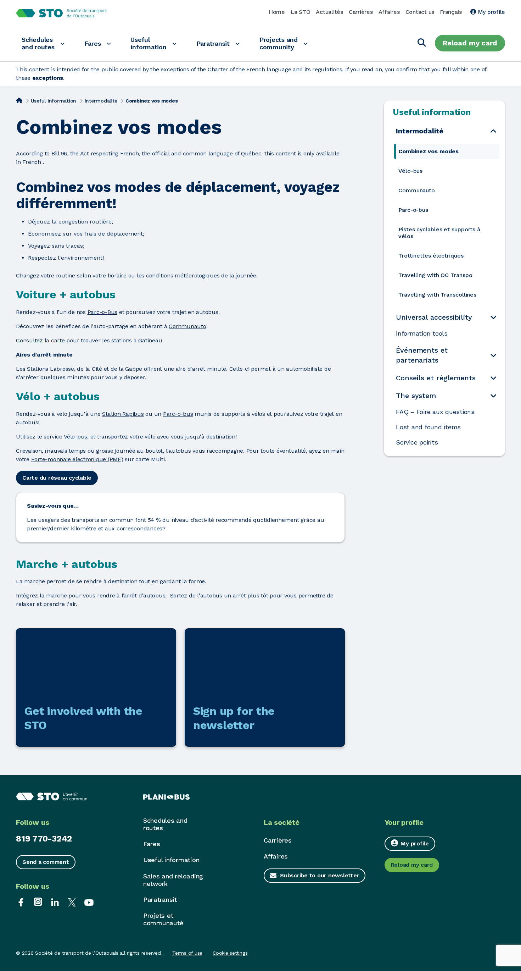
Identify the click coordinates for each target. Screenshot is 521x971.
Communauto (187, 326)
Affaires (389, 12)
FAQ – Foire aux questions (435, 411)
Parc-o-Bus (103, 312)
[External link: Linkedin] (55, 902)
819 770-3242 (44, 839)
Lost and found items (428, 427)
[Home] (19, 100)
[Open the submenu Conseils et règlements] (493, 378)
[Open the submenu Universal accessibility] (493, 317)
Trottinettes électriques (431, 255)
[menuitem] (446, 151)
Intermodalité (101, 101)
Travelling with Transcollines (437, 294)
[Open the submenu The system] (493, 396)
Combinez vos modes (428, 151)
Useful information (148, 43)
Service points (417, 442)
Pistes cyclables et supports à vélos (439, 232)
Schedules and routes (38, 43)
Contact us (420, 12)
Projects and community (278, 43)
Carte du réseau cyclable (56, 477)
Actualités (329, 12)
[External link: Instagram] (38, 902)
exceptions (47, 78)
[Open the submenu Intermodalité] (493, 131)
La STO (300, 12)
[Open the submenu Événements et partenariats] (493, 355)
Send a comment (45, 862)
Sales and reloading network (173, 879)
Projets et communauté (163, 919)
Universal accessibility (434, 317)
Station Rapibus (123, 413)
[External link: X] (72, 902)
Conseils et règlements (436, 378)
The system (416, 395)
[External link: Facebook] (21, 902)
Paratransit (213, 43)
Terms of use (187, 953)
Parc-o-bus (178, 413)
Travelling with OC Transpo (435, 275)
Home (277, 12)
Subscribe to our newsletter (319, 875)
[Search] (422, 43)
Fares (92, 43)
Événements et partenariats (422, 355)
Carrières (361, 12)
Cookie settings (230, 953)
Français (451, 12)
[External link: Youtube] (89, 902)
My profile (490, 12)
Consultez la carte (40, 340)
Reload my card (470, 43)
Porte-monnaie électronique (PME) (77, 459)
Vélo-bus (75, 436)
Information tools (422, 333)
